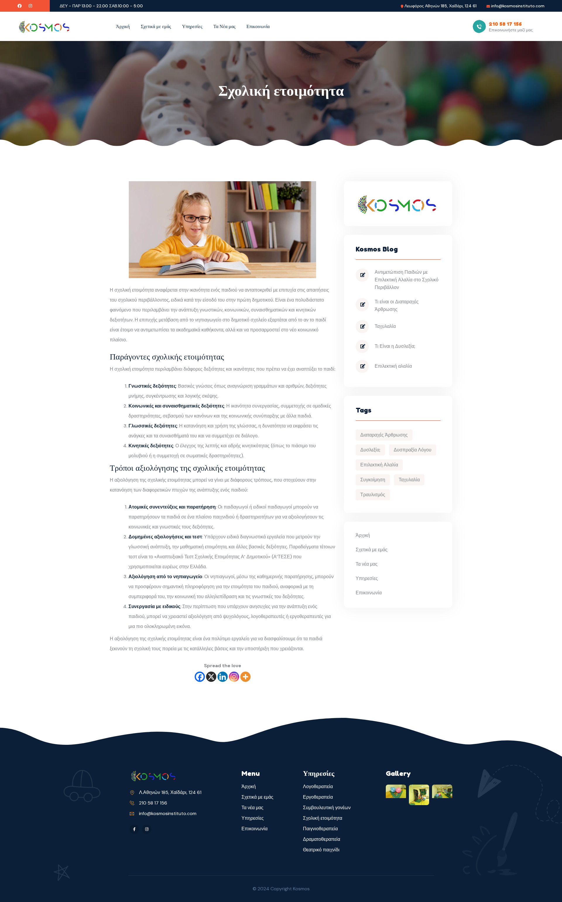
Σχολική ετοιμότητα (322, 818)
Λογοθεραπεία (318, 786)
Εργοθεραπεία (318, 797)
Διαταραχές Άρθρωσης (384, 435)
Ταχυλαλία (385, 326)
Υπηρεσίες (192, 26)
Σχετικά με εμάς (156, 26)
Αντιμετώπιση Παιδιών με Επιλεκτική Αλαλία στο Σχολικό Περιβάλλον (406, 279)
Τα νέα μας (367, 564)
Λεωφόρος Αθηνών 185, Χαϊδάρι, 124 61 (441, 6)
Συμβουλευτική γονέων (327, 808)
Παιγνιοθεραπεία (320, 829)
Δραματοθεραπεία (321, 839)
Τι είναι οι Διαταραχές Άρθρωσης (397, 305)
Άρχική (123, 26)
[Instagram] (234, 677)
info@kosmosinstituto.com (517, 6)
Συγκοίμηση (372, 480)
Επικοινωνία (258, 26)
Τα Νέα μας (224, 26)
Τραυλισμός (372, 495)
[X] (211, 677)
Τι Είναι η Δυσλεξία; (395, 346)
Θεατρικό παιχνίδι (321, 850)
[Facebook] (200, 677)
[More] (245, 677)
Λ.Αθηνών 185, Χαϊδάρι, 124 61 (170, 792)
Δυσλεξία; (370, 450)
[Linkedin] (222, 677)
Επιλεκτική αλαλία (393, 366)
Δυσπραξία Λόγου (412, 450)
